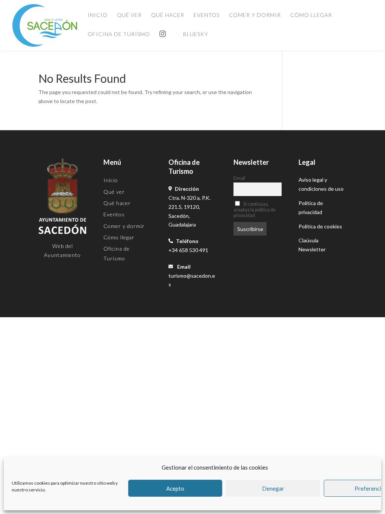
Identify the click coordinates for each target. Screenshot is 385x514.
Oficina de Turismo (119, 34)
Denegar (273, 488)
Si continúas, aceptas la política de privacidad (254, 209)
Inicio (98, 15)
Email (239, 178)
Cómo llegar (311, 15)
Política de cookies (320, 226)
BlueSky (195, 34)
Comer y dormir (255, 15)
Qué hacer (167, 15)
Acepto (175, 488)
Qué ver (129, 15)
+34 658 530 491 (188, 250)
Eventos (207, 15)
